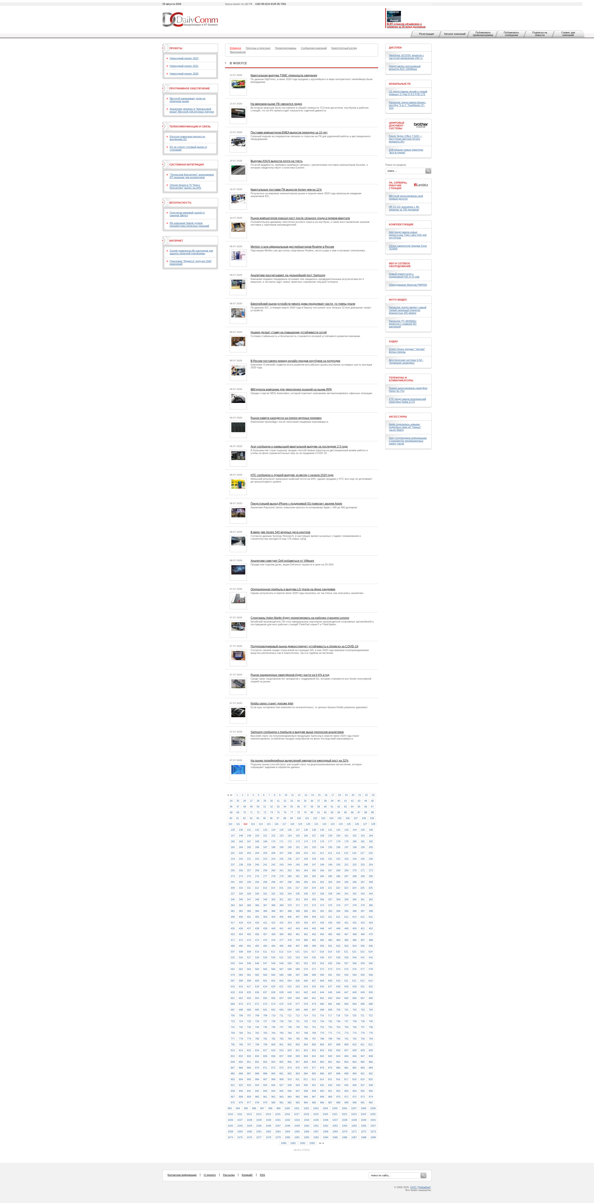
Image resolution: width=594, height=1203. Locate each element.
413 (346, 916)
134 (273, 829)
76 (285, 812)
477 (281, 940)
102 (315, 818)
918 (354, 1079)
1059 (240, 1131)
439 (265, 928)
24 (231, 800)
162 (354, 835)
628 (338, 986)
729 (281, 1021)
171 (281, 841)
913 (314, 1079)
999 (278, 1108)
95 (264, 818)
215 (346, 853)
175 (314, 841)
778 (241, 1038)
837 (281, 1056)
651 (233, 998)
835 (265, 1056)
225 (281, 858)
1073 (373, 1131)
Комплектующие (401, 224)
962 (273, 1096)
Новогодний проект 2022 (184, 58)
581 (249, 974)
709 (265, 1015)
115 (269, 824)
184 (241, 847)
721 (362, 1015)
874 (289, 1067)
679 (314, 1003)
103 (323, 818)
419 (249, 922)
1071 (354, 1131)
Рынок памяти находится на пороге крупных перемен (286, 418)
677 (298, 1003)
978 (257, 1102)
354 (306, 899)
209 (298, 853)
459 (281, 934)
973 (363, 1096)
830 (371, 1050)
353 (298, 899)
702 (354, 1009)
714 (305, 1015)
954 (354, 1091)
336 (306, 893)
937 (363, 1085)
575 (346, 969)
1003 (316, 1108)
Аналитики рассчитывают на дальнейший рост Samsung (288, 275)
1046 (268, 1125)
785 (298, 1038)
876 (306, 1067)
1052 (325, 1125)
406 (289, 916)
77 (291, 812)
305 (346, 882)
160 (338, 835)
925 (265, 1085)
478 (289, 940)
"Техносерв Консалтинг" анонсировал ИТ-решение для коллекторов (192, 176)
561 (233, 969)
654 (257, 998)
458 (273, 934)
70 (244, 812)
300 (306, 882)
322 (338, 887)
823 (314, 1050)
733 (314, 1021)
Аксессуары (398, 416)
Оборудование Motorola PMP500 (408, 284)
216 (354, 853)
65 (359, 806)
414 (354, 916)
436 (241, 928)
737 (346, 1021)
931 (314, 1085)
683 (346, 1003)
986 (322, 1102)
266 (322, 870)
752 (322, 1027)
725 (249, 1021)
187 (265, 847)
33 (291, 800)
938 (371, 1085)
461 (298, 934)
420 (257, 922)
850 (241, 1061)
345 (233, 899)
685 (363, 1003)
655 (265, 998)
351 (281, 899)
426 (306, 922)
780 (257, 1038)
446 (322, 928)
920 (370, 1079)
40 (338, 800)
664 (338, 998)
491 (249, 945)
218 (370, 853)
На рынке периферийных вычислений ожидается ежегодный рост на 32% (300, 760)
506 (371, 945)
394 (338, 911)
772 (338, 1032)
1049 (297, 1125)
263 (298, 870)
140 (322, 829)
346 (241, 899)
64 (352, 806)
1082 (306, 1137)
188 (273, 847)
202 (241, 853)
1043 (240, 1125)
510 (257, 951)
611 (346, 980)
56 (298, 806)
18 (339, 795)
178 (338, 841)
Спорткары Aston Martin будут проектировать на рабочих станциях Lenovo (300, 617)
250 (338, 864)
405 (281, 916)
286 (338, 876)
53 (278, 806)
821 (298, 1050)
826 (338, 1050)
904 (241, 1079)
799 (265, 1044)
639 (281, 992)
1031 (278, 1120)
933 (330, 1085)
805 (314, 1044)
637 (265, 992)
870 (257, 1067)
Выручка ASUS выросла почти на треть (277, 161)
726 (257, 1021)
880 (338, 1067)
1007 (354, 1108)
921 (233, 1085)
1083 (316, 1137)
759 (233, 1032)
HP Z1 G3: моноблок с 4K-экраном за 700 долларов (404, 208)
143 (346, 829)
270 (354, 870)
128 (373, 824)
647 (346, 992)
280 (289, 876)
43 (359, 800)
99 (291, 818)
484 (338, 940)
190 (289, 847)
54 (285, 806)
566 (273, 969)
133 (265, 829)
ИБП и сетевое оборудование (400, 265)
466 (338, 934)
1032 (287, 1120)
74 (271, 812)
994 (238, 1108)
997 (262, 1108)
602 (273, 980)
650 (371, 992)
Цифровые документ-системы (396, 125)
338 (322, 893)
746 (273, 1027)
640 (289, 992)
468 (354, 934)
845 (346, 1056)
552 (306, 963)
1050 (306, 1125)
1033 (297, 1120)
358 (338, 899)
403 (265, 916)
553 (314, 963)
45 (372, 800)
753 (330, 1027)
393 (330, 911)
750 (306, 1027)
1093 (312, 1143)
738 (354, 1021)
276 (257, 876)
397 (363, 911)
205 (265, 853)
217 (362, 853)
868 (241, 1067)
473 (249, 940)
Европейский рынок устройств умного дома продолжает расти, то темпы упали (303, 303)
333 (281, 893)
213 (330, 853)
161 (346, 835)
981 (281, 1102)
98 (284, 818)
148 (241, 835)
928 (289, 1085)
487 (363, 940)
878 (322, 1067)
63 (345, 806)
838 (289, 1056)
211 (314, 853)
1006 (344, 1108)
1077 (259, 1137)
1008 (363, 1108)
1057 (373, 1125)
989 (346, 1102)
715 (314, 1015)
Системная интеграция (186, 164)
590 (322, 974)
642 (306, 992)
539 (346, 957)
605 (298, 980)
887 (249, 1073)
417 (233, 922)
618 (257, 986)
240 (257, 864)
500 (322, 945)
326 (370, 887)
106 (347, 818)
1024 (363, 1114)
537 (330, 957)
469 (363, 934)
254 (371, 864)
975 (233, 1102)
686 (371, 1003)
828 (354, 1050)
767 (298, 1032)
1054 (344, 1125)
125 (349, 824)
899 (346, 1073)
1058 (230, 1131)
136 (289, 829)
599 (249, 980)
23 (373, 795)
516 (305, 951)
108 (364, 818)
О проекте (210, 1175)
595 (363, 974)
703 (363, 1009)
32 (285, 800)
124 (341, 824)
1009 (373, 1108)
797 (249, 1044)
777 (233, 1038)
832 (241, 1056)
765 (281, 1032)
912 (305, 1079)
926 (273, 1085)
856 (289, 1061)
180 (354, 841)
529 (265, 957)
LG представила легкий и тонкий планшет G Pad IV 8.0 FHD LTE (408, 93)
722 (370, 1015)
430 (338, 922)
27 (251, 800)
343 (363, 893)
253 (363, 864)
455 (249, 934)
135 (281, 829)
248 (322, 864)
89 (372, 812)
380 (371, 905)
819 (281, 1050)
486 (354, 940)
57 (305, 806)
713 (297, 1015)
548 (273, 963)
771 (330, 1032)
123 (332, 824)
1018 (306, 1114)
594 (354, 974)
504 (354, 945)
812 (370, 1044)
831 (233, 1056)
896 (322, 1073)
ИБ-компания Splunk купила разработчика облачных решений (189, 224)
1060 (249, 1131)
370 (289, 905)
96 (271, 818)
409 (314, 916)
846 (354, 1056)
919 (362, 1079)
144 (354, 829)
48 (244, 806)
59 (318, 806)
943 (265, 1091)
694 (289, 1009)
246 (306, 864)
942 (257, 1091)
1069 (335, 1131)
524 (370, 951)
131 (249, 829)
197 (346, 847)
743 (249, 1027)
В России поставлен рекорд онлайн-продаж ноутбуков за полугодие (295, 361)
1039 (354, 1120)
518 (322, 951)
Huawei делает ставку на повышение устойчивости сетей (289, 332)
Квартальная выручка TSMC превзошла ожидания (284, 75)
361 (363, 899)
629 (346, 986)
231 (330, 858)
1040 (363, 1120)
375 (330, 905)
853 (265, 1061)
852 (257, 1061)
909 (281, 1079)
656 (273, 998)
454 (241, 934)
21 (359, 795)
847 (363, 1056)
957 (233, 1096)
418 (241, 922)
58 (311, 806)
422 (273, 922)
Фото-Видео (398, 299)
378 (354, 905)
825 (330, 1050)
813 (233, 1050)
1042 (230, 1125)
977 (249, 1102)
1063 (278, 1131)
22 (366, 795)
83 (332, 812)
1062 (268, 1131)
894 (306, 1073)
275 (249, 876)
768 (306, 1032)
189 (281, 847)
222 (257, 858)
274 (241, 876)
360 (354, 899)
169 (265, 841)
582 (257, 974)
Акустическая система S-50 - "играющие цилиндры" (406, 361)
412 (338, 916)
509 (249, 951)
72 (258, 812)
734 (322, 1021)
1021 (335, 1114)
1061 (259, 1131)
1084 (325, 1137)
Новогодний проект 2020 (184, 73)
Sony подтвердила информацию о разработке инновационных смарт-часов (408, 441)
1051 (316, 1125)
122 (324, 824)
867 (233, 1067)
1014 (268, 1114)
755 (346, 1027)
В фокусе (238, 63)
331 (265, 893)
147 (233, 835)
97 (278, 818)
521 (346, 951)
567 (281, 969)
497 (298, 945)
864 (354, 1061)
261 (281, 870)
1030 (268, 1120)
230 (322, 858)
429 (330, 922)
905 (249, 1079)
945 (281, 1091)
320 (322, 887)
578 (371, 969)
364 (241, 905)
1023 (354, 1114)
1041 (373, 1120)
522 (354, 951)
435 (233, 928)
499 (314, 945)
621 (281, 986)
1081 (297, 1137)
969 (330, 1096)
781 (265, 1038)
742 (241, 1027)
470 (371, 934)
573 (330, 969)
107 (356, 818)
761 (249, 1032)
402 (257, 916)
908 (273, 1079)
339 (330, 893)
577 (363, 969)
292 (241, 882)
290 (371, 876)
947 (298, 1091)
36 (311, 800)
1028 (249, 1120)
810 (354, 1044)
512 (273, 951)
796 (241, 1044)
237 (233, 864)
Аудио (393, 341)
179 (346, 841)
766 (289, 1032)
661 (314, 998)
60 (325, 806)
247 (314, 864)
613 (362, 980)
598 (241, 980)
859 (314, 1061)
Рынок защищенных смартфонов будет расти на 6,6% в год (290, 675)
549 (281, 963)
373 (314, 905)
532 (289, 957)
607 (314, 980)
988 (338, 1102)
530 (273, 957)
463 (314, 934)
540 (354, 957)
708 (257, 1015)
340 (338, 893)
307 (363, 882)
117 (284, 824)
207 (281, 853)
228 (306, 858)
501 (330, 945)
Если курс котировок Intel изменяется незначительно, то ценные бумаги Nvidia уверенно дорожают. (309, 707)
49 (251, 806)
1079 (278, 1137)
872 (273, 1067)
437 (249, 928)
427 (314, 922)
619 (265, 986)
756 (354, 1027)
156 (306, 835)
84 (338, 812)
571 (314, 969)
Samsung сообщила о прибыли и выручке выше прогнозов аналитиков (297, 732)
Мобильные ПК (400, 83)
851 (249, 1061)
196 (338, 847)
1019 (316, 1114)
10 (285, 795)
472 (241, 940)
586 (289, 974)
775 (363, 1032)
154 (289, 835)
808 (338, 1044)
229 (314, 858)
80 (311, 812)
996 (254, 1108)
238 (241, 864)
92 (244, 818)
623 (298, 986)
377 (346, 905)
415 (362, 916)
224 (273, 858)
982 (289, 1102)
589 (314, 974)
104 (331, 818)
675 (281, 1003)
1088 (363, 1137)
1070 (344, 1131)
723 (233, 1021)
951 (330, 1091)
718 (338, 1015)
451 (363, 928)
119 (300, 824)
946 (289, 1091)
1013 (258, 1114)
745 (265, 1027)
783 (281, 1038)
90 (230, 818)
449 (346, 928)
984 (306, 1102)
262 (289, 870)
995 (246, 1108)
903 (233, 1079)
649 (363, 992)
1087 (354, 1137)
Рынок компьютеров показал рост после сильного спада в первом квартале (300, 218)
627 (330, 986)
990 (354, 1102)
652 (241, 998)
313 (265, 887)
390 (306, 911)
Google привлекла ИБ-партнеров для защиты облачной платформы (191, 252)
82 (325, 812)
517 (314, 951)
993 (230, 1108)
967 (314, 1096)
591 (330, 974)
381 (233, 911)
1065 (297, 1131)
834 (257, 1056)
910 (289, 1079)
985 (314, 1102)
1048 (287, 1125)
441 (281, 928)
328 (241, 893)
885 (233, 1073)
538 (338, 957)
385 (265, 911)
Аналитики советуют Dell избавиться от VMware (282, 560)
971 (346, 1096)
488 (371, 940)
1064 (287, 1131)
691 (265, 1009)
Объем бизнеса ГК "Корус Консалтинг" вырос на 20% (185, 186)
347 (249, 899)
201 (233, 853)
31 (278, 800)
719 (346, 1015)
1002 (306, 1108)
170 (273, 841)
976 (241, 1102)
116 (276, 824)
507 (233, 951)
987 (330, 1102)
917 (346, 1079)
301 (314, 882)
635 (249, 992)
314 (273, 887)
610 (338, 980)
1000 (287, 1108)
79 (305, 812)
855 (281, 1061)
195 (330, 847)
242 (273, 864)
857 (298, 1061)
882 (354, 1067)
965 (298, 1096)
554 (322, 963)
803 (298, 1044)
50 (258, 806)
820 (289, 1050)
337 (314, 893)
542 (371, 957)
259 (265, 870)
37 (318, 800)
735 (330, 1021)
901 (363, 1073)
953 (346, 1091)
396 (354, 911)
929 (298, 1085)
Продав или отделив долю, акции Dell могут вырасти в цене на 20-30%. (292, 564)
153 (281, 835)
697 (314, 1009)
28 (258, 800)
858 (306, 1061)
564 (257, 969)
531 (281, 957)
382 (241, 911)
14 (312, 795)
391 (314, 911)
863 (346, 1061)
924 (257, 1085)
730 (289, 1021)
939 (233, 1091)
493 (265, 945)
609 (330, 980)
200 (371, 847)
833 (249, 1056)
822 (306, 1050)
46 (231, 806)
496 (289, 945)
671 (249, 1003)
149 (249, 835)
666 (354, 998)
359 (346, 899)
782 (273, 1038)
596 (371, 974)
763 (265, 1032)
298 (289, 882)
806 (322, 1044)
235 (363, 858)
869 (249, 1067)
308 (371, 882)
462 (306, 934)
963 (281, 1096)
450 (354, 928)
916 (338, 1079)
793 (363, 1038)
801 (281, 1044)
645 (330, 992)
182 (371, 841)
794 (371, 1038)
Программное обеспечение (189, 88)
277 (265, 876)
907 (265, 1079)
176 (322, 841)
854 (273, 1061)
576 (354, 969)
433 (363, 922)
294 (257, 882)
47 (237, 806)
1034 (306, 1120)
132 (257, 829)
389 (298, 911)
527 (249, 957)
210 (306, 853)
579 (233, 974)
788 (322, 1038)
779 (249, 1038)
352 (289, 899)
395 (346, 911)
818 (273, 1050)
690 (257, 1009)
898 (338, 1073)
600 (257, 980)
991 (363, 1102)
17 (332, 795)
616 (241, 986)
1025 (373, 1114)
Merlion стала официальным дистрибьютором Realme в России (292, 246)
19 (346, 795)
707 (249, 1015)
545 (249, 963)
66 (365, 806)
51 (264, 806)
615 (233, 986)
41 (345, 800)
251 (346, 864)
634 (241, 992)
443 (298, 928)
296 (273, 882)
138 (306, 829)
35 (305, 800)
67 (372, 806)
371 (298, 905)
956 (371, 1091)
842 (322, 1056)
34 (298, 800)
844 (338, 1056)
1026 (230, 1120)
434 (371, 922)
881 (346, 1067)
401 (249, 916)
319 (314, 887)
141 (330, 829)
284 (322, 876)
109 (372, 818)
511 (265, 951)
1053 (335, 1125)
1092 (302, 1143)
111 (238, 824)
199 (363, 847)
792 (354, 1038)
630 (354, 986)
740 (371, 1021)
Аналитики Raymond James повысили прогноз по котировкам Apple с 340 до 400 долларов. (304, 507)
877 (314, 1067)
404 (273, 916)
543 (233, 963)
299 (298, 882)
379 (363, 905)
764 (273, 1032)
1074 (230, 1137)
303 (330, 882)
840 (306, 1056)
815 (249, 1050)
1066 (306, 1131)
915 (330, 1079)
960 (257, 1096)
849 (233, 1061)
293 (249, 882)
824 (322, 1050)
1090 (283, 1143)
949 (314, 1091)
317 (297, 887)
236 (371, 858)
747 (281, 1027)
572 (322, 969)
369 (281, 905)
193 (314, 847)
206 (273, 853)
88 (365, 812)
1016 (287, 1114)
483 (330, 940)
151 (265, 835)
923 (249, 1085)
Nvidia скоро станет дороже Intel (272, 703)
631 (363, 986)
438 (257, 928)
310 (241, 887)
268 (338, 870)
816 (257, 1050)
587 (298, 974)
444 (306, 928)
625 (314, 986)
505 (363, 945)
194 (322, 847)
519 (330, 951)
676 (289, 1003)
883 (363, 1067)
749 (298, 1027)
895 (314, 1073)
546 (257, 963)
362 (371, 899)
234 (354, 858)
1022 (344, 1114)
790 (338, 1038)
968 (322, 1096)
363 (233, 905)
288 (354, 876)
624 (306, 986)
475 (265, 940)
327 (233, 893)
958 (241, 1096)
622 (289, 986)
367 (265, 905)
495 (281, 945)
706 (241, 1015)
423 (281, 922)
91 (237, 818)
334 (289, 893)
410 (322, 916)
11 (292, 795)
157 (314, 835)
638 (273, 992)
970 (338, 1096)
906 (257, 1079)
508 (241, 951)
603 (281, 980)
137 (298, 829)
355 (314, 899)
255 (233, 870)
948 (306, 1091)
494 (273, 945)
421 (265, 922)
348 (257, 899)
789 (330, 1038)
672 (257, 1003)
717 (330, 1015)
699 (330, 1009)
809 (346, 1044)
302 (322, 882)
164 (371, 835)
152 (273, 835)
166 (241, 841)
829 (363, 1050)
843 (330, 1056)
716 (322, 1015)
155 (298, 835)
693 (281, 1009)
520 (338, 951)
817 (265, 1050)
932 (322, 1085)
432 (354, 922)
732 (306, 1021)
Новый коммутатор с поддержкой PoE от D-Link (404, 275)
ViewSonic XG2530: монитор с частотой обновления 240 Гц (406, 56)
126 (357, 824)
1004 (325, 1108)
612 (354, 980)
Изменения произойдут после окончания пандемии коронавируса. (290, 421)
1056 (363, 1125)
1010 (230, 1114)
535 (314, 957)
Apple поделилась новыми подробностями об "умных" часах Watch (405, 427)
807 (330, 1044)
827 (346, 1050)
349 (265, 899)
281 (298, 876)
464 (322, 934)
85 (345, 812)
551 (298, 963)
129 (233, 829)
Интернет (176, 240)
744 (257, 1027)
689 (249, 1009)
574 (338, 969)
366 (257, 905)
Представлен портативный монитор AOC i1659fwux (404, 67)
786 (306, 1038)
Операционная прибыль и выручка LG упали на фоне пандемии (293, 589)
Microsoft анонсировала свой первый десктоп (406, 197)
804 (306, 1044)
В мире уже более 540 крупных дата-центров (280, 532)
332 (273, 893)
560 (371, 963)
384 (257, 911)
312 (257, 887)
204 (257, 853)
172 (289, 841)
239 (249, 864)
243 (281, 864)
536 (322, 957)
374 (322, 905)
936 (354, 1085)
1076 (249, 1137)
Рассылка (229, 1175)
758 (371, 1027)
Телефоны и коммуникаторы (401, 379)
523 (362, 951)
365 (249, 905)
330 (257, 893)
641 (298, 992)
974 (371, 1096)
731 (298, 1021)
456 (257, 934)
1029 (259, 1120)
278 (273, 876)
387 (281, 911)
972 (354, 1096)
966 (306, 1096)
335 (298, 893)
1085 (335, 1137)
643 (314, 992)
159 (330, 835)
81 (318, 812)
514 (289, 951)
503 (346, 945)
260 (273, 870)
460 (289, 934)
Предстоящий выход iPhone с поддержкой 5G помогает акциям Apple (296, 503)
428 (322, 922)
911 (298, 1079)
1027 (240, 1120)
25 (237, 800)
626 (322, 986)
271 (363, 870)
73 (264, 812)
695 (298, 1009)
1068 (325, 1131)
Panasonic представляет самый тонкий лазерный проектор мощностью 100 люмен (407, 310)
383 (249, 911)
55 (291, 806)
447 (330, 928)
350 (273, 899)
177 (330, 841)
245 (298, 864)
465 (330, 934)
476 (273, 940)
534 (306, 957)
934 (338, 1085)
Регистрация (426, 33)
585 (281, 974)
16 (326, 795)
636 (257, 992)
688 (241, 1009)
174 (306, 841)
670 (241, 1003)
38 (325, 800)
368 (273, 905)
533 (298, 957)
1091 (293, 1143)
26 (244, 800)
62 (338, 806)
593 (346, 974)
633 (233, 992)
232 (338, 858)
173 (298, 841)
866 (371, 1061)
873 (281, 1067)
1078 (268, 1137)
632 (371, 986)
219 (233, 858)
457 (265, 934)
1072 (363, 1131)
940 (241, 1091)
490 (241, 945)
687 (233, 1009)
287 (346, 876)
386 (273, 911)
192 (306, 847)
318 (305, 887)
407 (298, 916)
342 (354, 893)
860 (322, 1061)
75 (278, 812)
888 (257, 1073)
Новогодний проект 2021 (184, 66)
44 (365, 800)
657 (281, 998)
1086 (344, 1137)
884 (371, 1067)
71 (251, 812)
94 (257, 818)
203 (249, 853)
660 (306, 998)
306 (354, 882)
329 (249, 893)
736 (338, 1021)
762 (257, 1032)
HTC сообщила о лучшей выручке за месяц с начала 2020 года (292, 475)
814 (241, 1050)
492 (257, 945)
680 (322, 1003)
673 (265, 1003)
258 (257, 870)
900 (354, 1073)
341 (346, 893)
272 (371, 870)
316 (289, 887)
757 (363, 1027)
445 (314, 928)
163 (363, 835)
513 (281, 951)
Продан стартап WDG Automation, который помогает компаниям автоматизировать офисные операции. (312, 393)
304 (338, 882)
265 (314, 870)
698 (322, 1009)
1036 (325, 1120)
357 (330, 899)
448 (338, 928)
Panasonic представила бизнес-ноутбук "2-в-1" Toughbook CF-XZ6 (407, 105)
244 (289, 864)
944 (273, 1091)
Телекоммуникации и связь (190, 126)
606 (306, 980)
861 (330, 1061)
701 (346, 1009)
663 (330, 998)
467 (346, 934)
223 (265, 858)
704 (371, 1009)
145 (363, 829)
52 (271, 806)
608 (322, 980)
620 (273, 986)
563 (249, 969)
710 (273, 1015)
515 (297, 951)
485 (346, 940)
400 (241, 916)
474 (257, 940)
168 (257, 841)
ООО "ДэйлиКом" (420, 1187)
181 (363, 841)
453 (233, 934)
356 (322, 899)
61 (332, 806)
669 (233, 1003)
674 (273, 1003)
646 (338, 992)
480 (306, 940)
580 (241, 974)
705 (233, 1015)
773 (346, 1032)
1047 (278, 1125)
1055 (354, 1125)
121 (316, 824)
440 (273, 928)
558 (354, 963)
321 (330, 887)
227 (298, 858)
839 (298, 1056)
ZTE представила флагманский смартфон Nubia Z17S (407, 400)
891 (281, 1073)
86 (352, 812)
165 (233, 841)
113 (253, 824)
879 (330, 1067)
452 (371, 928)
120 (308, 824)
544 (241, 963)
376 (338, 905)
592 (338, 974)
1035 (316, 1120)
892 (289, 1073)
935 (346, 1085)
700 (338, 1009)
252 (354, 864)
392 (322, 911)
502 (338, 945)
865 (363, 1061)
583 (265, 974)
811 (363, 1044)
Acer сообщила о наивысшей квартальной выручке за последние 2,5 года (299, 446)
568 (289, 969)
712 (289, 1015)
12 (299, 795)
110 (230, 824)
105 (339, 818)
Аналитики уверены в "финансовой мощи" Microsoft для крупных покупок (192, 110)
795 (233, 1044)
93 (251, 818)
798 (257, 1044)
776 (371, 1032)
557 (346, 963)
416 (370, 916)
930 (306, 1085)
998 (270, 1108)
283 (314, 876)
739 (363, 1021)
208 (289, 853)
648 (354, 992)
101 (307, 818)
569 (298, 969)
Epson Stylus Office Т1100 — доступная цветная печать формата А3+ (405, 139)
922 (241, 1085)
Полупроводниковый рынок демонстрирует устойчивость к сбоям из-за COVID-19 (304, 646)
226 (289, 858)
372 (306, 905)
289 (363, 876)
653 (249, 998)
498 (306, 945)
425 (298, 922)
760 (241, 1032)
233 (346, 858)
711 (281, 1015)
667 (363, 998)
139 (314, 829)
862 (338, 1061)
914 (322, 1079)
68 (231, 812)
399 (233, 916)
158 (322, 835)
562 (241, 969)
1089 (373, 1137)
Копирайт (247, 1175)
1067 (316, 1131)
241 (265, 864)
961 (265, 1096)
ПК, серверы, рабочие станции (398, 185)
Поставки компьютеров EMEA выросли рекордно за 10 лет (289, 132)
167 (249, 841)
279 (281, 876)
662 (322, 998)
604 (289, 980)
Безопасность (180, 202)
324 (354, 887)
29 (264, 800)
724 (241, 1021)
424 (289, 922)
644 (322, 992)
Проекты (175, 48)
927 (281, 1085)
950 (322, 1091)
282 (306, 876)
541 (363, 957)
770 (322, 1032)
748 (289, 1027)
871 (265, 1067)
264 (306, 870)
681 (330, 1003)
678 (306, 1003)
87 (359, 812)
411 (330, 916)
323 (346, 887)
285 (330, 876)
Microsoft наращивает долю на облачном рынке (187, 100)
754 (338, 1027)
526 (241, 957)
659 (298, 998)
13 (305, 795)
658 (289, 998)
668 (371, 998)
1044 (249, 1125)
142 (338, 829)
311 (249, 887)
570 (306, 969)
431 (346, 922)
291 (233, 882)
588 (306, 974)
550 (289, 963)
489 (233, 945)
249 (330, 864)
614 (370, 980)
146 (371, 829)
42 (352, 800)
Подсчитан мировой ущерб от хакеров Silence (187, 214)
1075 (240, 1137)
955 (363, 1091)
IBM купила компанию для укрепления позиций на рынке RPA (291, 389)
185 (249, 847)
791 (346, 1038)
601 (265, 980)
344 (371, 893)
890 (273, 1073)
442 (289, 928)
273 (233, 876)
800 (273, 1044)
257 (249, 870)
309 (233, 887)
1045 (259, 1125)
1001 (297, 1108)
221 (249, 858)
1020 (325, 1114)
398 (371, 911)
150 (257, 835)
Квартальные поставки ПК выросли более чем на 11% (286, 189)
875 (298, 1067)
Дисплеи (395, 47)
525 (233, 957)
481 (314, 940)
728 (273, 1021)
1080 (287, 1137)
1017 (297, 1114)
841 (314, 1056)
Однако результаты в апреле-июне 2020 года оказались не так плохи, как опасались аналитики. (307, 593)
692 (273, 1009)
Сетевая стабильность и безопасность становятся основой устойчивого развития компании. (306, 336)
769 (314, 1032)
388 (289, 911)
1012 (249, 1114)
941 (249, 1091)
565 (265, 969)
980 (273, 1102)
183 (233, 847)
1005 (335, 1108)
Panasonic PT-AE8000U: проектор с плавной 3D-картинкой (403, 324)
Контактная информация (182, 1175)
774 (354, 1032)
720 (354, 1015)
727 (265, 1021)
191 (298, 847)
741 (233, 1027)
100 (299, 818)
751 (314, 1027)
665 (346, 998)
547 (265, 963)
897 (330, 1073)
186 (257, 847)
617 (249, 986)
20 (353, 795)
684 (354, 1003)
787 (314, 1038)
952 (338, 1091)
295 (265, 882)
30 (271, 800)
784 (289, 1038)
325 (362, 887)
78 (298, 812)
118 (292, 824)
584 (273, 974)
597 (233, 980)
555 (330, 963)
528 (257, 957)
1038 (344, 1120)
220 (241, 858)
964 (289, 1096)
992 (371, 1102)
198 (354, 847)
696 (306, 1009)
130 (241, 829)
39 (332, 800)
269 (346, 870)
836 (273, 1056)
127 (365, 824)
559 (363, 963)
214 (338, 853)
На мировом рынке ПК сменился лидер (276, 104)
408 (306, 916)
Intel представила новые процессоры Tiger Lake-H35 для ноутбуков (407, 235)
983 (298, 1102)
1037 (335, 1120)
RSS (262, 1175)
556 (338, 963)
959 (249, 1096)
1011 (239, 1114)
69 (237, 812)
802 (289, 1044)
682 (338, 1003)
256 (241, 870)
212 (322, 853)
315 (281, 887)
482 (322, 940)
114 (261, 824)
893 (298, 1073)
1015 (278, 1114)
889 (265, 1073)
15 (319, 795)
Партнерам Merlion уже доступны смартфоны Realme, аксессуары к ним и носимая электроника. (308, 250)
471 (233, 940)
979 (265, 1102)
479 (298, 940)
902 (371, 1073)
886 (241, 1073)
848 (371, 1056)
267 (330, 870)
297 (281, 882)
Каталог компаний (454, 33)
